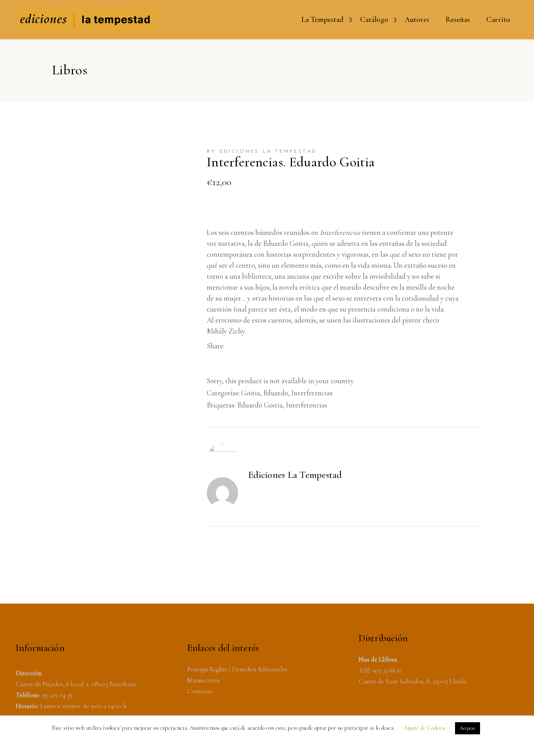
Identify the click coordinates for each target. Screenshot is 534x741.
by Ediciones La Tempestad (262, 151)
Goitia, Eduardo (264, 392)
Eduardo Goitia (260, 404)
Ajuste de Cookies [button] (424, 727)
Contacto (200, 691)
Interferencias (312, 392)
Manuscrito (202, 680)
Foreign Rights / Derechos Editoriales (237, 669)
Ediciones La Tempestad (295, 475)
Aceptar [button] (467, 728)
